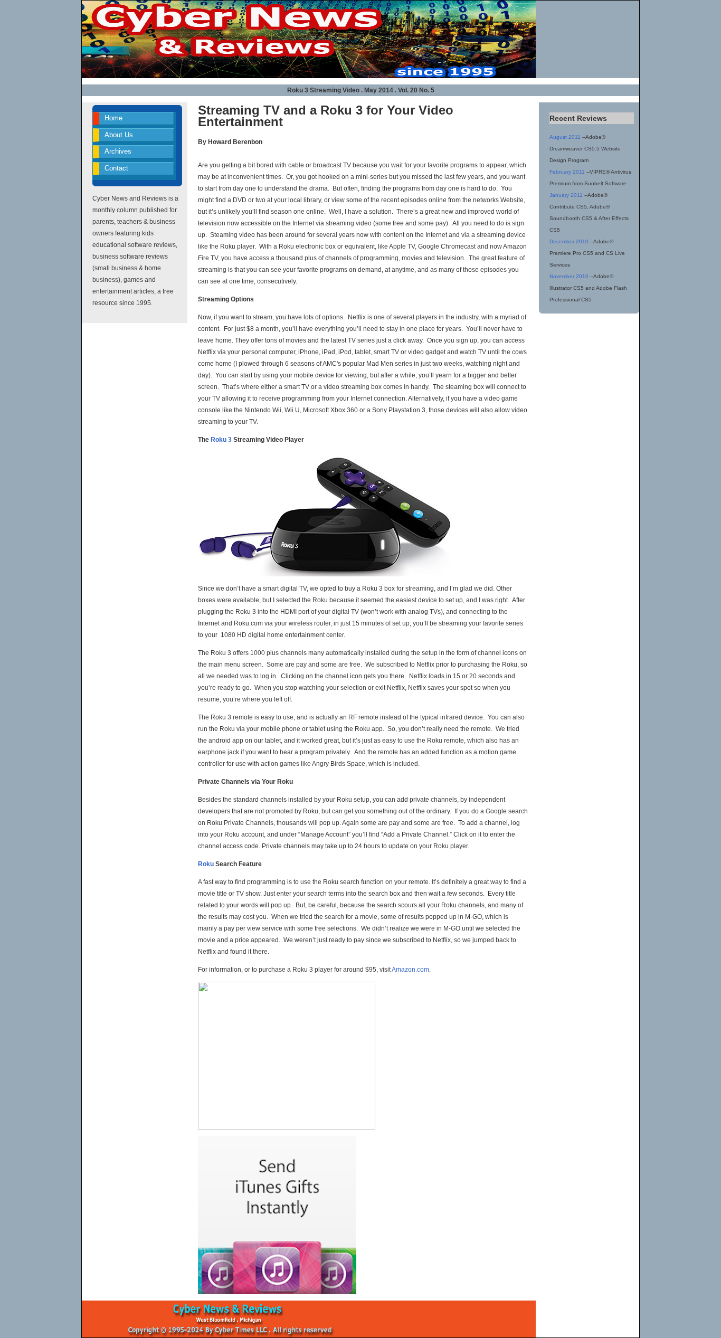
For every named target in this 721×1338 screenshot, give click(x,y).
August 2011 (565, 137)
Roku (206, 864)
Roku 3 (221, 439)
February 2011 (567, 172)
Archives (118, 151)
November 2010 (569, 276)
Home (113, 118)
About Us (119, 135)
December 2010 (569, 241)
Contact (116, 168)
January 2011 (566, 195)
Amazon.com (410, 969)
